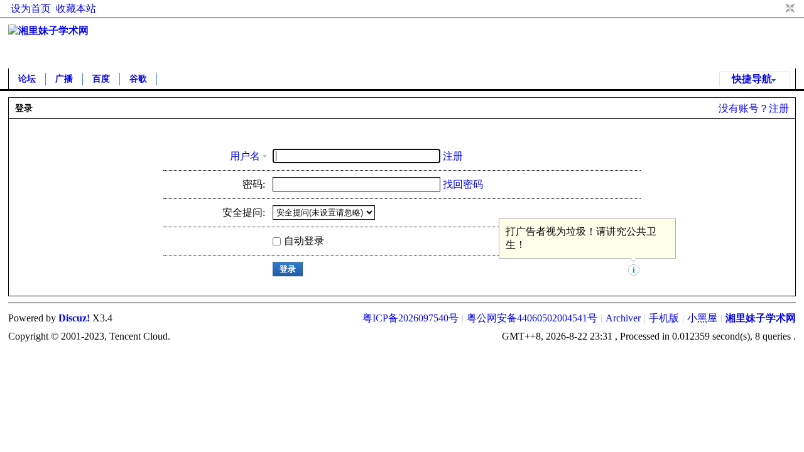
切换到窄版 (788, 8)
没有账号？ (744, 108)
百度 (101, 78)
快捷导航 (752, 78)
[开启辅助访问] (778, 8)
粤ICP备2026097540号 (410, 318)
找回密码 (463, 184)
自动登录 (304, 240)
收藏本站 (76, 8)
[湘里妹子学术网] (48, 30)
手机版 (664, 318)
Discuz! (74, 318)
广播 (64, 78)
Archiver (623, 318)
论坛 (27, 78)
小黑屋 (702, 318)
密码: (253, 184)
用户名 (245, 156)
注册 (779, 108)
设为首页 (31, 8)
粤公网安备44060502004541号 (532, 318)
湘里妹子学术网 (760, 318)
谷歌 (138, 78)
